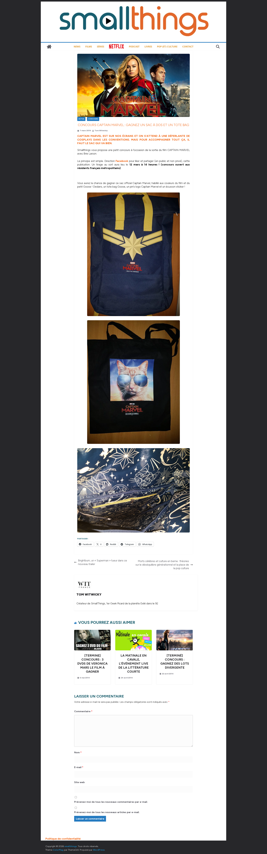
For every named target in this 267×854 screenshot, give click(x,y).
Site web (79, 782)
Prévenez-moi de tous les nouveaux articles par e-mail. (107, 812)
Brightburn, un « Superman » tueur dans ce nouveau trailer (102, 562)
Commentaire (83, 711)
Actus (81, 119)
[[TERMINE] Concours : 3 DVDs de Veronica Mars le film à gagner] (92, 631)
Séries (100, 46)
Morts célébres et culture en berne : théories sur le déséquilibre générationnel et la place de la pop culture (162, 565)
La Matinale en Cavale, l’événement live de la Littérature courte (133, 663)
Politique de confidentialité (63, 838)
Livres (148, 46)
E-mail (78, 767)
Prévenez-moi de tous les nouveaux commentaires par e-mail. (111, 801)
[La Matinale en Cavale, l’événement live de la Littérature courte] (133, 631)
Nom (78, 752)
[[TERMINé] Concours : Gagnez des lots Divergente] (174, 631)
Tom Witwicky (101, 130)
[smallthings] (49, 46)
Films (88, 46)
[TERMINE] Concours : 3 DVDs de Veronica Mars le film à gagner (92, 663)
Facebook (122, 161)
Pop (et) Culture (167, 46)
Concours (93, 119)
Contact (187, 46)
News (77, 46)
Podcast (134, 46)
